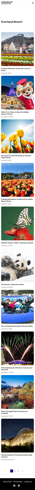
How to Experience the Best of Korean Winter (17, 326)
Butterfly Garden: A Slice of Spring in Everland (17, 243)
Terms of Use (7, 482)
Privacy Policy (18, 482)
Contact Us (28, 482)
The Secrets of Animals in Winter (12, 284)
